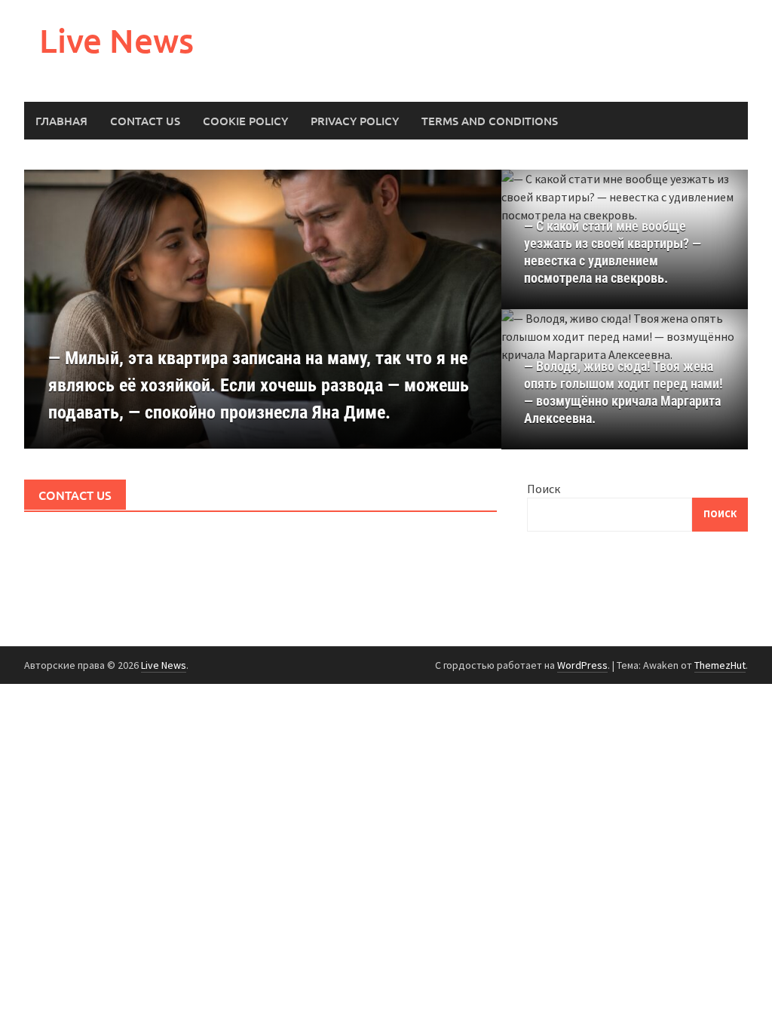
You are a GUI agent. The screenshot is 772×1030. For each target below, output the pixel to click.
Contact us (145, 120)
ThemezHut (720, 665)
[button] (464, 309)
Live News (116, 40)
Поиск (543, 488)
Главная (61, 120)
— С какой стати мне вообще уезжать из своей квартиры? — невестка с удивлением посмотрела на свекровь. (612, 252)
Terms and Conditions (489, 120)
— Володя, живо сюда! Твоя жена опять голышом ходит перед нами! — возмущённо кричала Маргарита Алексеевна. (623, 392)
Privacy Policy (355, 120)
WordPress (582, 665)
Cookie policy (245, 120)
